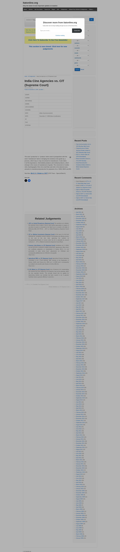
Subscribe (77, 30)
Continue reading (60, 35)
